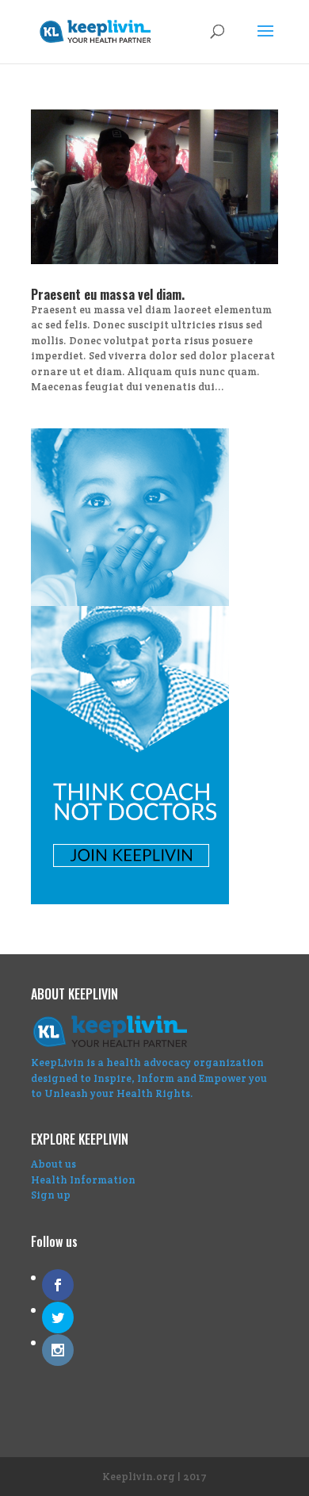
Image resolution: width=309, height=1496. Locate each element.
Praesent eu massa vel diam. (108, 294)
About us (53, 1164)
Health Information (83, 1180)
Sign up (51, 1195)
